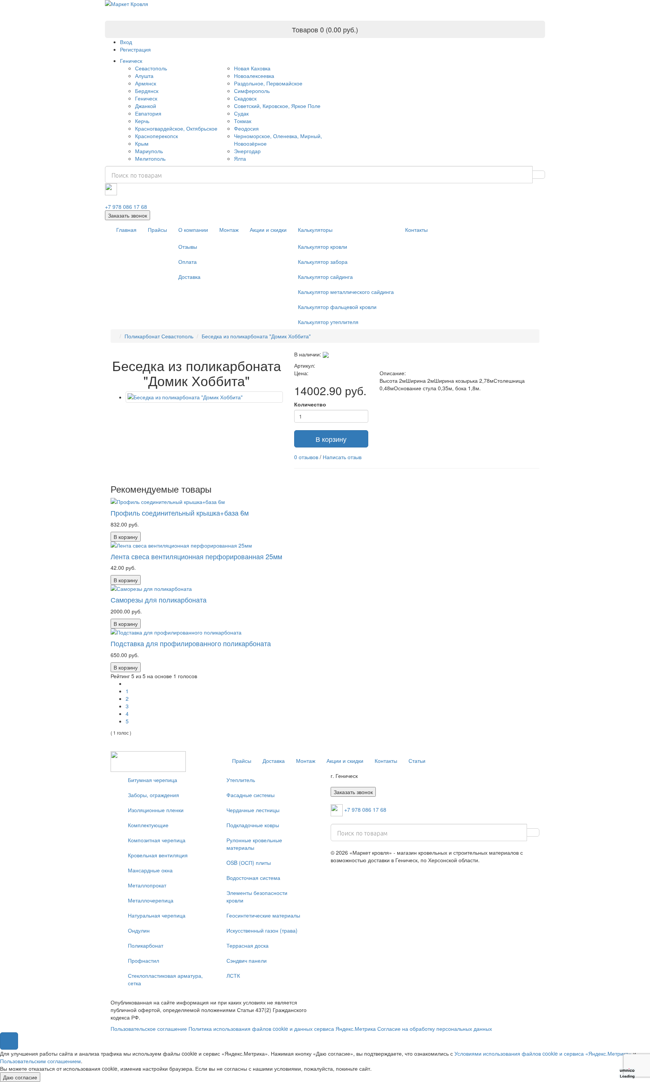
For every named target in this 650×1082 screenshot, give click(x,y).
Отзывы (187, 246)
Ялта (240, 158)
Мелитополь (150, 158)
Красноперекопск (156, 136)
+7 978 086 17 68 (126, 206)
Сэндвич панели (246, 960)
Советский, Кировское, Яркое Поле (277, 106)
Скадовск (245, 98)
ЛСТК (233, 975)
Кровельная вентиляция (158, 855)
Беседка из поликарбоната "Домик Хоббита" (256, 336)
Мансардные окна (150, 870)
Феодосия (246, 128)
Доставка (189, 276)
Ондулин (139, 930)
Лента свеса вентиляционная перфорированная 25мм (196, 556)
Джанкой (145, 106)
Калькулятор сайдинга (325, 276)
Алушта (144, 75)
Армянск (145, 83)
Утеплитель (240, 780)
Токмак (242, 121)
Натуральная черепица (156, 915)
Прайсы (157, 229)
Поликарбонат (145, 945)
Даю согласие (20, 1077)
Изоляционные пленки (156, 810)
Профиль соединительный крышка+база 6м (180, 512)
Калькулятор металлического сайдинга (346, 291)
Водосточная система (253, 877)
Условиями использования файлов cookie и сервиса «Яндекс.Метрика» (543, 1053)
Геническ (131, 60)
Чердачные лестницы (252, 810)
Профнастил (143, 960)
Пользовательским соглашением (40, 1061)
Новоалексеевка (254, 75)
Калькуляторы (315, 229)
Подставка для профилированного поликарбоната (191, 643)
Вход (126, 42)
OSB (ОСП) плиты (248, 862)
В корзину (331, 439)
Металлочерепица (150, 900)
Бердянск (146, 90)
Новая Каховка (252, 68)
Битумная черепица (152, 780)
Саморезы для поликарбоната (159, 599)
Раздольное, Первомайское (268, 83)
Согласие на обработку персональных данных (434, 1028)
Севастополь (151, 68)
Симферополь (252, 90)
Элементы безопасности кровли (256, 896)
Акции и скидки (268, 229)
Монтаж (228, 229)
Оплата (187, 261)
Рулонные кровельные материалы (254, 843)
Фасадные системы (250, 795)
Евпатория (148, 113)
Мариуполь (149, 151)
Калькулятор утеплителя (328, 322)
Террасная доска (247, 945)
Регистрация (135, 49)
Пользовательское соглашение (149, 1028)
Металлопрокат (147, 885)
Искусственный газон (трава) (262, 930)
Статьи (417, 760)
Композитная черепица (156, 840)
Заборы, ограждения (153, 795)
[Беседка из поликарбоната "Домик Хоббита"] (204, 397)
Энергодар (247, 151)
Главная (126, 229)
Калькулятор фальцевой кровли (337, 306)
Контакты (416, 229)
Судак (241, 113)
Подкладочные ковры (252, 825)
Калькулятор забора (323, 261)
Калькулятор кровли (322, 246)
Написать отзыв (342, 457)
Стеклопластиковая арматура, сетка (165, 979)
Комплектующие (148, 825)
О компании (193, 229)
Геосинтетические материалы (263, 915)
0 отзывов (306, 457)
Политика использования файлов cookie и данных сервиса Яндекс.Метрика (282, 1028)
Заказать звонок (127, 215)
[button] (9, 1041)
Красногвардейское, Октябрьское (176, 128)
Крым (142, 143)
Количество (310, 404)
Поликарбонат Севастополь (159, 336)
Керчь (142, 121)
